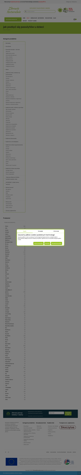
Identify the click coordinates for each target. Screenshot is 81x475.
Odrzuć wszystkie (38, 243)
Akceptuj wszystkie (56, 243)
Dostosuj (47, 243)
